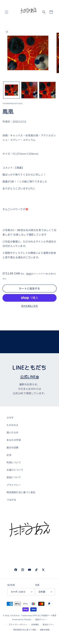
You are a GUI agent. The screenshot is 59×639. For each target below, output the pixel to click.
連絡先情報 (45, 629)
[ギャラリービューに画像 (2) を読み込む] (29, 90)
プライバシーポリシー (18, 624)
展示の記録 (13, 447)
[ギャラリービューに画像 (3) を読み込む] (47, 90)
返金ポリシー (41, 619)
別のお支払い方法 (29, 305)
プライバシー (14, 484)
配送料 (29, 273)
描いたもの (13, 432)
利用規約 (35, 624)
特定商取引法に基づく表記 (21, 492)
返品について (14, 477)
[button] (6, 12)
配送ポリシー (48, 624)
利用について (14, 462)
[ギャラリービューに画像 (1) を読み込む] (11, 90)
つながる (11, 499)
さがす (10, 417)
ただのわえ (13, 425)
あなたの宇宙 (14, 439)
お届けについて (15, 469)
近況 (9, 455)
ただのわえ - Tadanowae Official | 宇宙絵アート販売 (33, 615)
